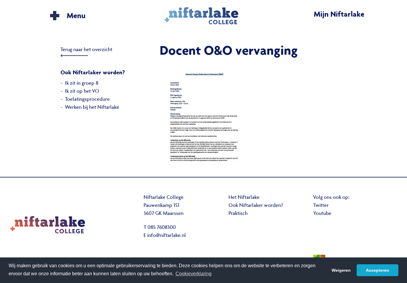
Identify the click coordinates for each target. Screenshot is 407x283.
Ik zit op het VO (82, 91)
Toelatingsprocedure (87, 99)
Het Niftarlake (244, 197)
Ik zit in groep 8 (81, 83)
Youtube (322, 213)
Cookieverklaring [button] (193, 273)
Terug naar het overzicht (86, 50)
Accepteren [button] (377, 270)
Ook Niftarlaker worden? (256, 205)
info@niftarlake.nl (166, 235)
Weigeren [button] (341, 270)
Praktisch (238, 213)
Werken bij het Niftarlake (92, 107)
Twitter (321, 205)
